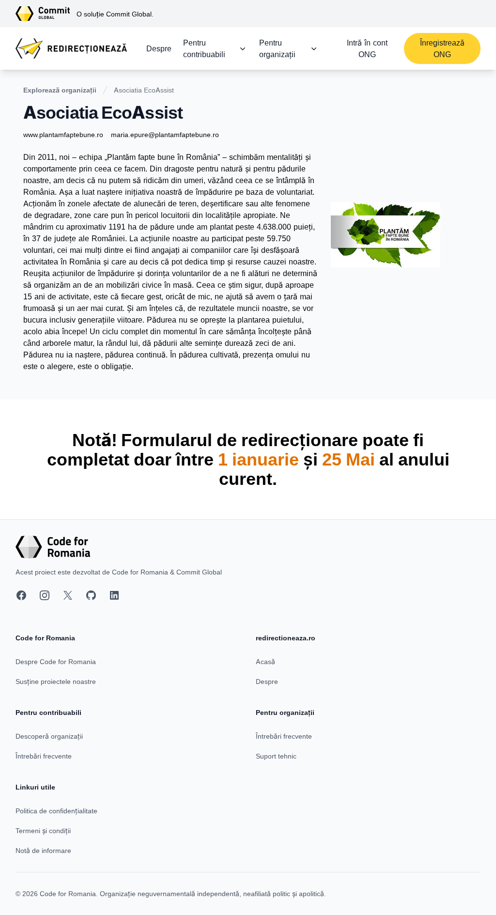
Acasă (265, 661)
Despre (158, 48)
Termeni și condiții (43, 830)
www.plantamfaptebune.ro (63, 134)
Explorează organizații (59, 90)
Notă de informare (43, 850)
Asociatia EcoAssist (144, 90)
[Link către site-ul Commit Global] (46, 13)
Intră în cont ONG (367, 48)
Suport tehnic (276, 756)
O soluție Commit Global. (115, 14)
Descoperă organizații (49, 736)
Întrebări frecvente (44, 756)
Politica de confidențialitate (56, 810)
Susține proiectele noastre (56, 681)
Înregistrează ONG (442, 48)
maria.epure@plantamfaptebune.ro (165, 134)
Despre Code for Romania (56, 661)
